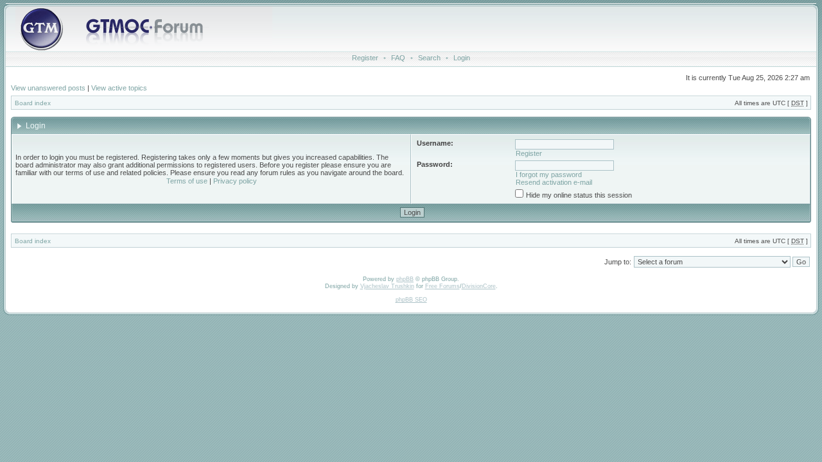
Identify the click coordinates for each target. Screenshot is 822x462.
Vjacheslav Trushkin (387, 286)
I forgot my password (549, 174)
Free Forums (442, 286)
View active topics (119, 88)
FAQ (398, 58)
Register (365, 58)
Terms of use (186, 181)
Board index (33, 103)
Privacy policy (235, 181)
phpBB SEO (411, 299)
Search (429, 58)
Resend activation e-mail (554, 182)
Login (461, 58)
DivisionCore (479, 286)
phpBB (405, 279)
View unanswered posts (48, 88)
